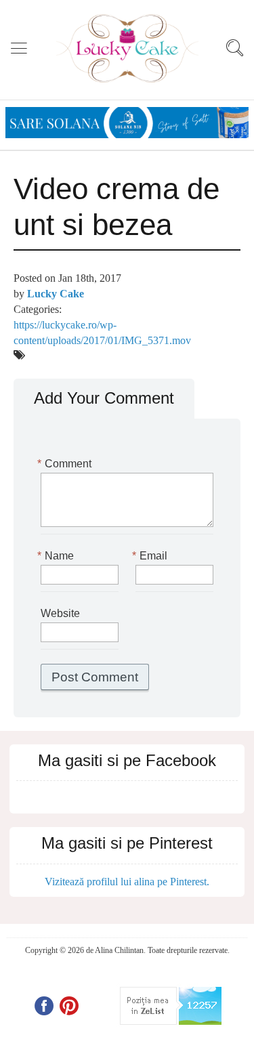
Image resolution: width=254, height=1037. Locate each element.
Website (60, 613)
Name (57, 556)
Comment (66, 463)
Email (151, 556)
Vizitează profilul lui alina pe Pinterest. (127, 881)
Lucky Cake (55, 293)
